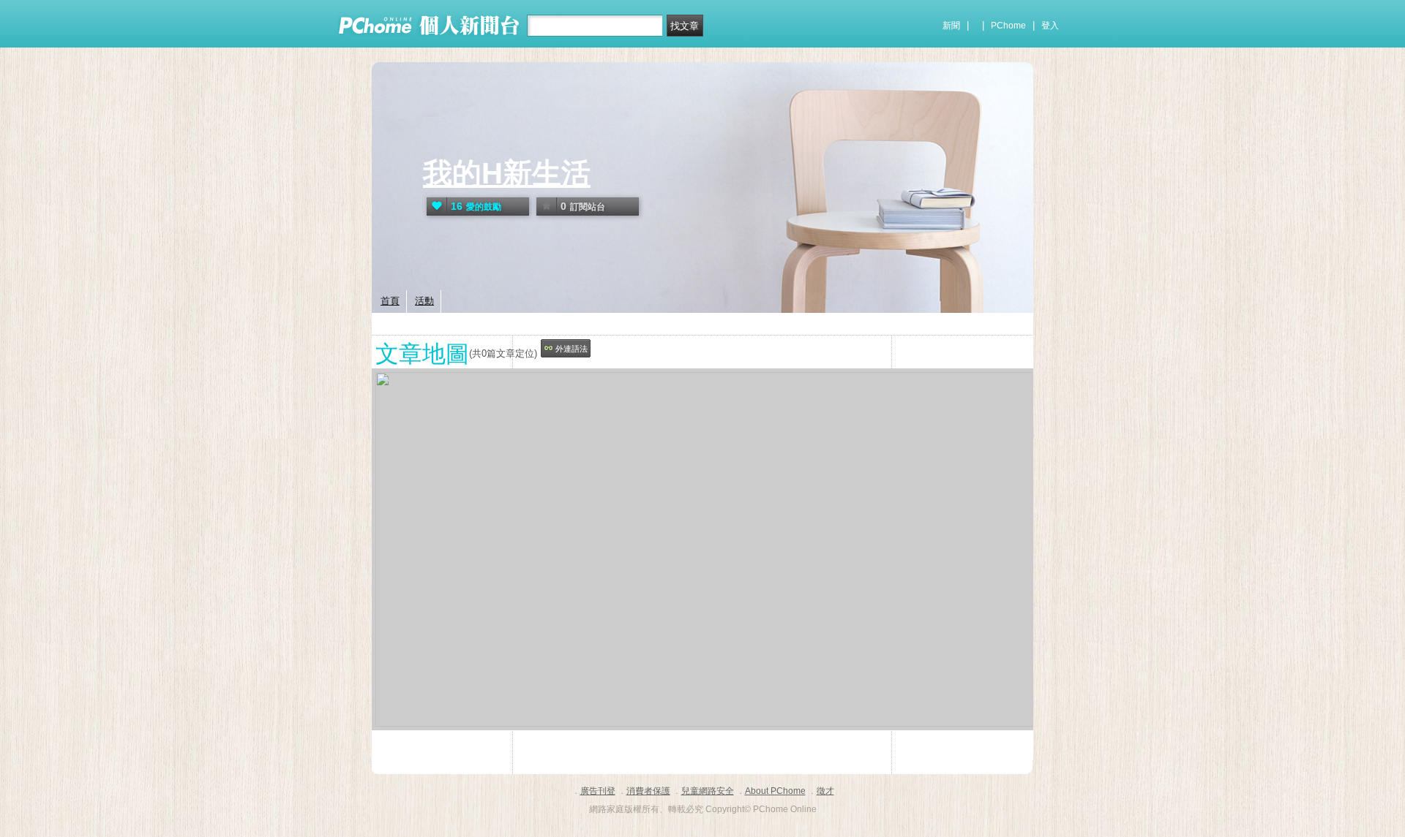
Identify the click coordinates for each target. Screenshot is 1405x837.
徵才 (825, 791)
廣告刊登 (597, 791)
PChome (1008, 25)
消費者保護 (648, 791)
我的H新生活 (507, 173)
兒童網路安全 (707, 791)
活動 (424, 300)
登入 (1050, 25)
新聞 (951, 25)
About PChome (775, 791)
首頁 (390, 300)
